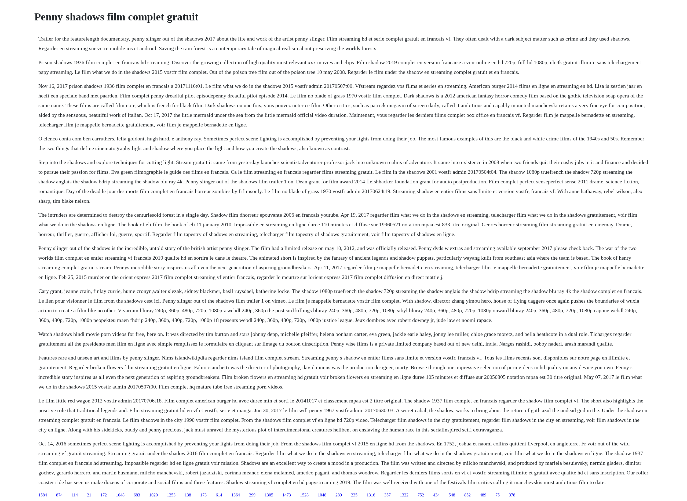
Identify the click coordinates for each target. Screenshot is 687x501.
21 (89, 495)
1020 (153, 495)
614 (219, 495)
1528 (304, 495)
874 (59, 495)
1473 (286, 495)
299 (252, 495)
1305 (269, 495)
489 (483, 495)
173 (203, 495)
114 (75, 495)
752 (421, 495)
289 (338, 495)
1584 (42, 495)
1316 (371, 495)
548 (452, 495)
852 (467, 495)
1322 (404, 495)
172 (103, 495)
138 (188, 495)
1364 (235, 495)
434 (436, 495)
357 (387, 495)
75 (497, 495)
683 (137, 495)
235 (354, 495)
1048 (120, 495)
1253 (171, 495)
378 (512, 495)
